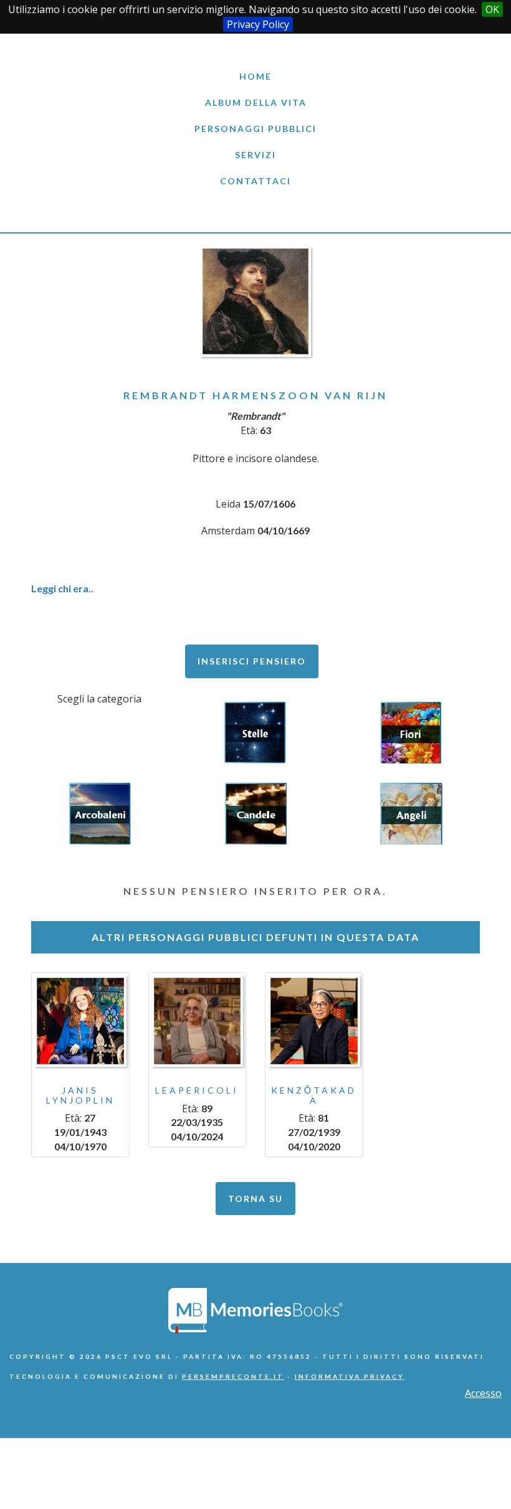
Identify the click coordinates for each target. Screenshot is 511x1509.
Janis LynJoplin (80, 1095)
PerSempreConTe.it (233, 1376)
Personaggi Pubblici (255, 128)
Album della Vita (256, 102)
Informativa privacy (349, 1376)
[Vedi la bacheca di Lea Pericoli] (197, 1021)
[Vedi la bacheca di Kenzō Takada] (314, 1021)
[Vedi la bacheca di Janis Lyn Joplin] (80, 1021)
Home (255, 76)
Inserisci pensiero (252, 661)
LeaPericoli (197, 1090)
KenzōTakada (313, 1095)
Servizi (255, 154)
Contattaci (255, 181)
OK (492, 9)
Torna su (255, 1198)
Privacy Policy (258, 24)
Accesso (483, 1393)
